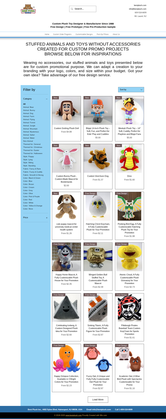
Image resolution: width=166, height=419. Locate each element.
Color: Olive (28, 193)
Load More (97, 399)
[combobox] (131, 89)
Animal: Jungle (29, 126)
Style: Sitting (28, 163)
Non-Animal (28, 141)
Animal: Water (29, 138)
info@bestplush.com (137, 9)
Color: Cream (28, 187)
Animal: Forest (29, 122)
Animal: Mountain (30, 129)
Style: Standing (29, 166)
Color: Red (27, 200)
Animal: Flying (29, 119)
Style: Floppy (28, 156)
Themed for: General (31, 144)
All (24, 104)
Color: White (28, 203)
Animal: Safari (29, 135)
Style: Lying (28, 160)
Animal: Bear (28, 107)
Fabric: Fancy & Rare (32, 169)
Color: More (28, 209)
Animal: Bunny (29, 110)
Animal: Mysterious (31, 132)
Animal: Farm (28, 116)
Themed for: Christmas (32, 147)
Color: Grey (28, 190)
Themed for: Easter (31, 150)
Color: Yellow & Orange (32, 206)
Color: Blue (27, 181)
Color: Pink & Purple (31, 196)
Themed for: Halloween (32, 153)
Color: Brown (28, 184)
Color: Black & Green (31, 178)
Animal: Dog (28, 113)
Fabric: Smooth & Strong (33, 175)
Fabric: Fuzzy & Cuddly (32, 172)
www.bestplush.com (73, 415)
